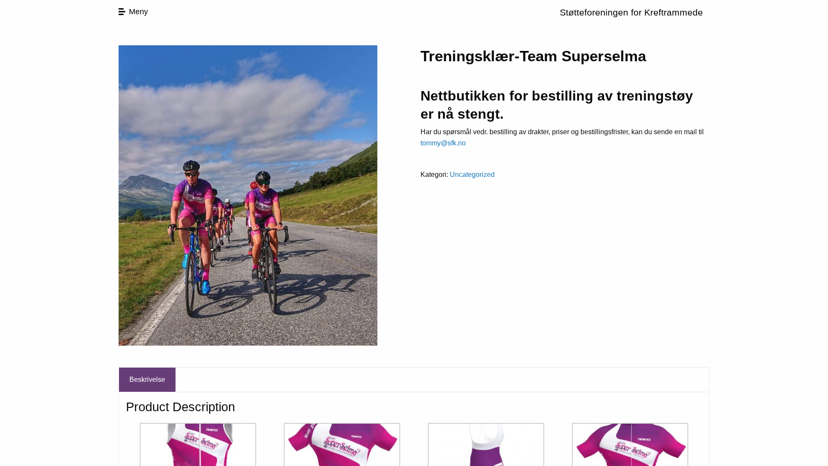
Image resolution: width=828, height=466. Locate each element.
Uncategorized (472, 174)
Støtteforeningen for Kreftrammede (631, 12)
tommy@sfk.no (443, 143)
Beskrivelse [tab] (147, 379)
